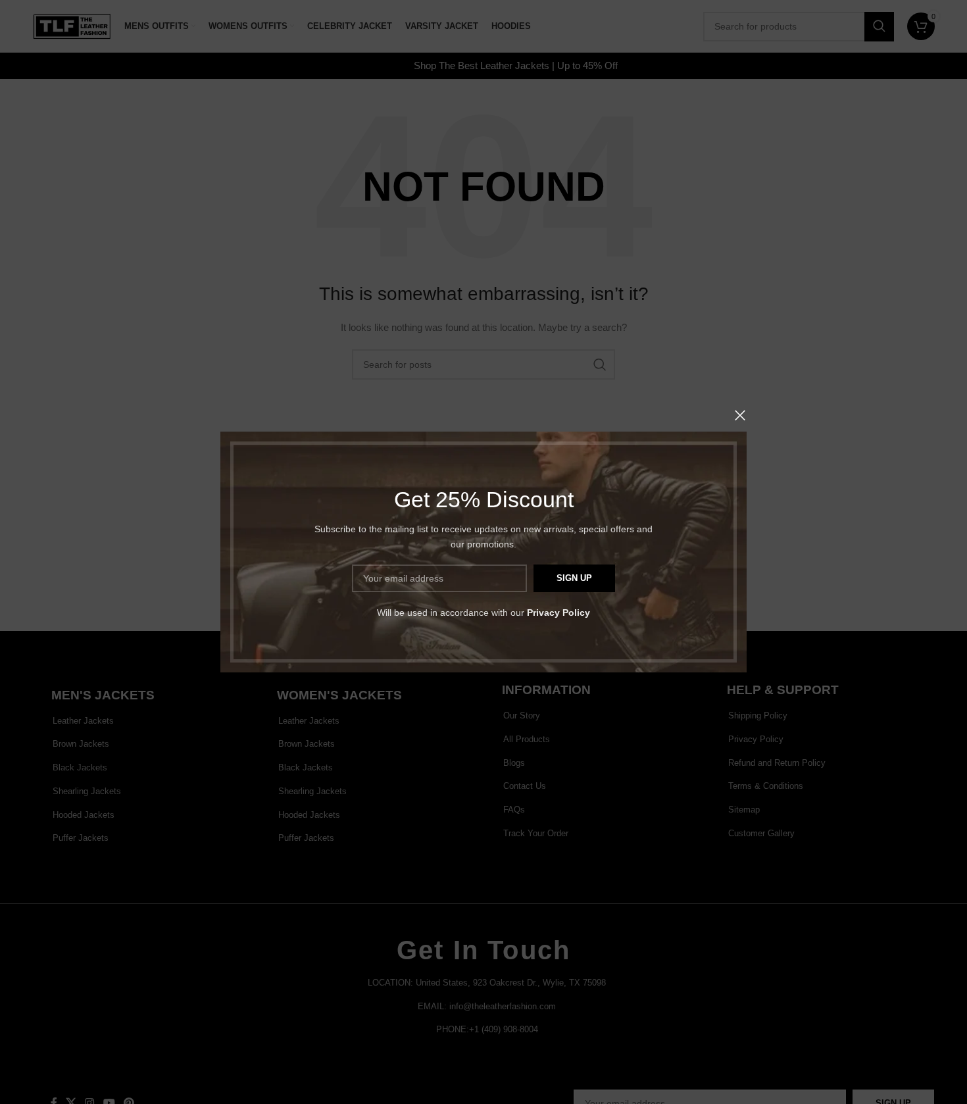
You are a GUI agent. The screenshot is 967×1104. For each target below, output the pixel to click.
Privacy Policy (558, 612)
